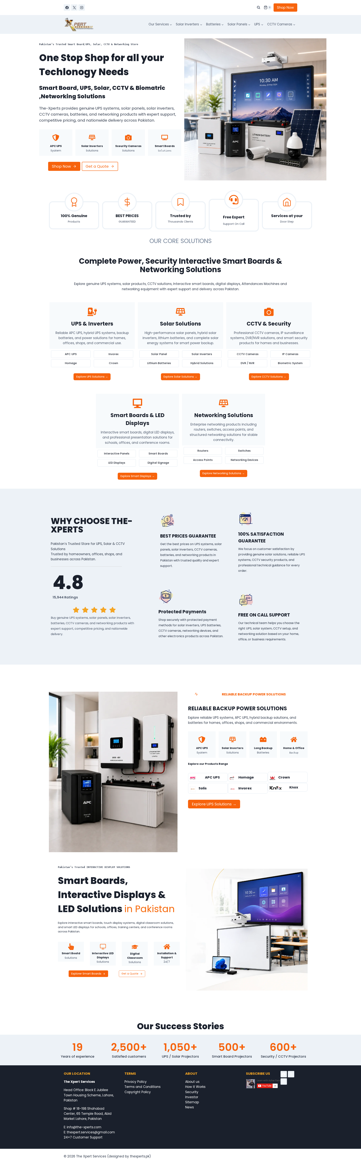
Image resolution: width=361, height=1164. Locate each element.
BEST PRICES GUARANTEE (188, 536)
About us (192, 1081)
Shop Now (285, 7)
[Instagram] (81, 7)
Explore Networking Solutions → (223, 473)
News (189, 1107)
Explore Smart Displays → (138, 476)
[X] (74, 7)
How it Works (195, 1086)
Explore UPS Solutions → (92, 377)
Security (191, 1092)
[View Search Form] (258, 7)
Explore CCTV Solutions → (269, 377)
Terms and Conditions (142, 1086)
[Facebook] (67, 7)
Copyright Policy (137, 1092)
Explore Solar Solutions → (180, 377)
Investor (191, 1097)
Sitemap (192, 1102)
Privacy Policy (135, 1081)
